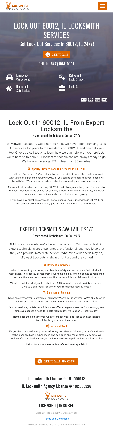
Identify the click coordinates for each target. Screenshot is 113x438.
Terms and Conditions (56, 418)
